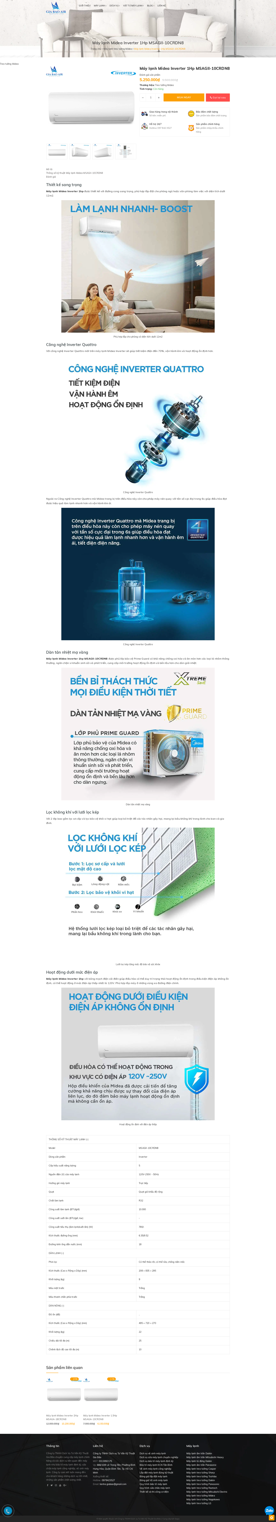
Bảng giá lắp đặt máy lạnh (153, 1476)
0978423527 (108, 1480)
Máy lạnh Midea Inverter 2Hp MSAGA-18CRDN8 (62, 1417)
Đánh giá (51, 176)
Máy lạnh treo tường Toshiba (201, 1476)
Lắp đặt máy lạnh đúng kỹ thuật (156, 1472)
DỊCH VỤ (114, 5)
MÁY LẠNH (100, 5)
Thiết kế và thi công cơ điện (154, 1491)
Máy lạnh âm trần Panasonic (201, 1465)
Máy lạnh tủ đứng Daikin (199, 1461)
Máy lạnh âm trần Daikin (199, 1453)
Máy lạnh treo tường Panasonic (202, 1484)
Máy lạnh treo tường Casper (201, 1468)
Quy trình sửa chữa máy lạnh (155, 1488)
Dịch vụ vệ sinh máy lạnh (153, 1453)
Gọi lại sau (219, 97)
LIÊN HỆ (161, 5)
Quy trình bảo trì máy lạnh (153, 1484)
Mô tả (49, 169)
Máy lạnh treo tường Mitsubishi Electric (206, 1491)
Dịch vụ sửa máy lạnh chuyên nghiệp (159, 1457)
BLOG (150, 5)
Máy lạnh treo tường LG (198, 1503)
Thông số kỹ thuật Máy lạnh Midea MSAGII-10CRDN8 (74, 173)
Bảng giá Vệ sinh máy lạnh (154, 1480)
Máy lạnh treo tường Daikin (200, 1480)
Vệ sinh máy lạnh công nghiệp (155, 1468)
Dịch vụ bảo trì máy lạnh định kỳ (156, 1461)
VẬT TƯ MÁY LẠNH (133, 5)
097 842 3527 (164, 128)
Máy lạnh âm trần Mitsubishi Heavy (205, 1457)
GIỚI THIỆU (85, 5)
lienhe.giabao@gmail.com (113, 1484)
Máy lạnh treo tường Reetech (201, 1488)
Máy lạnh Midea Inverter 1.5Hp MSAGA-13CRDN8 (100, 1417)
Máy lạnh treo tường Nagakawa (203, 1499)
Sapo (177, 1519)
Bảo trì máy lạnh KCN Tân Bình (156, 1465)
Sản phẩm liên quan (64, 1367)
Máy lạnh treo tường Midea (200, 1495)
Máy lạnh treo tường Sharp (200, 1472)
